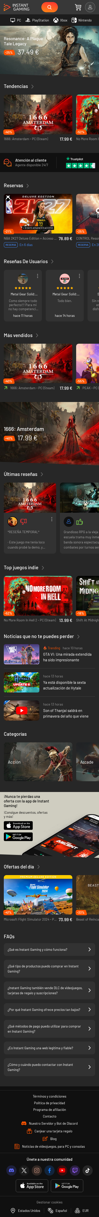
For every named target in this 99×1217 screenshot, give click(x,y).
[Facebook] (49, 1170)
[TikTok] (87, 1170)
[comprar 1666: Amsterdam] (49, 433)
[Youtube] (62, 1170)
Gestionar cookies (49, 1202)
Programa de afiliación (49, 1110)
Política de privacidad (49, 1103)
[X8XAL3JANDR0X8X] (23, 279)
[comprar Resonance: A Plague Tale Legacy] (49, 51)
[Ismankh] (13, 522)
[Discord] (11, 1170)
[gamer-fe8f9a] (69, 522)
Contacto (49, 1116)
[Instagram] (37, 1170)
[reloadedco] (65, 279)
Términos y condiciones (49, 1096)
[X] (24, 1170)
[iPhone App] (32, 1185)
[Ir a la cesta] (78, 7)
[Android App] (67, 1185)
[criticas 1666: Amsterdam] (30, 498)
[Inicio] (16, 7)
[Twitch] (75, 1170)
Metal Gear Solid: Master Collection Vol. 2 (23, 294)
